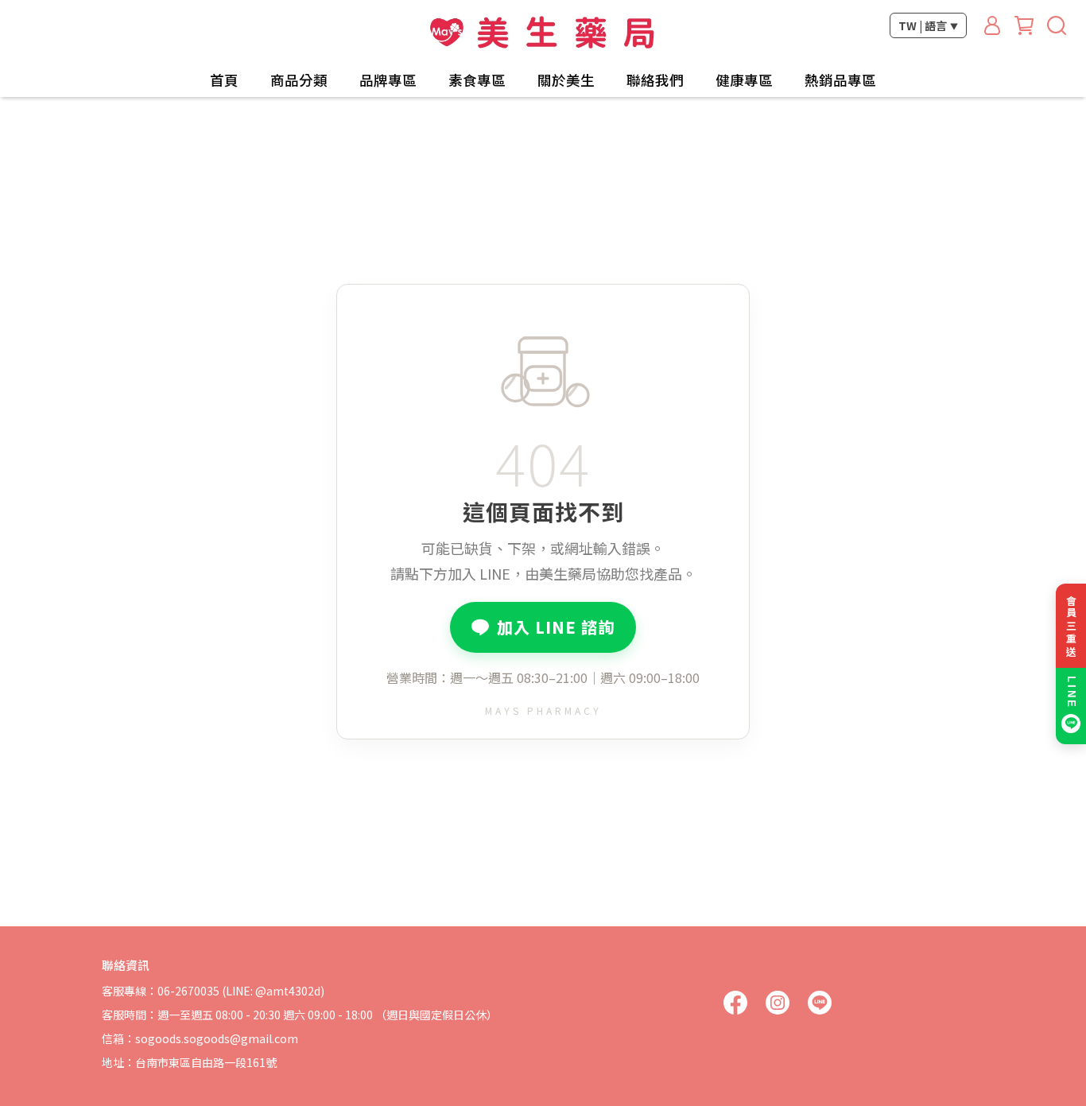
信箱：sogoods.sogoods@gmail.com (200, 1038)
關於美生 (566, 80)
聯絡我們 (655, 80)
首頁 (224, 80)
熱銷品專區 (840, 80)
